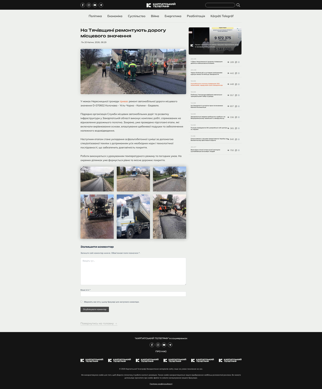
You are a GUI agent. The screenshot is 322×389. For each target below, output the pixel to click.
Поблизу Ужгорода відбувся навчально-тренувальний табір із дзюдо (207, 95)
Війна (155, 16)
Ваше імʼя (85, 290)
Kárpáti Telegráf (222, 16)
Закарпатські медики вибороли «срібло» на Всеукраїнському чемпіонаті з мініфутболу (208, 117)
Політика (95, 16)
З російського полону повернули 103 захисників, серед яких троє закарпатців (207, 84)
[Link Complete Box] (215, 41)
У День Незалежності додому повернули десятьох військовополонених (207, 62)
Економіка (114, 16)
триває (124, 101)
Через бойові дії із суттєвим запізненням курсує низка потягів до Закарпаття (206, 73)
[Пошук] (239, 5)
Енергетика (173, 16)
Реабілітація (196, 16)
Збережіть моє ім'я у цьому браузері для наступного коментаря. (111, 302)
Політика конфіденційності (161, 384)
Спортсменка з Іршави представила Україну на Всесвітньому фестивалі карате (209, 139)
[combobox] (220, 5)
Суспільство (136, 16)
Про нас (161, 351)
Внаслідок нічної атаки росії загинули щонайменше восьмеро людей (205, 150)
